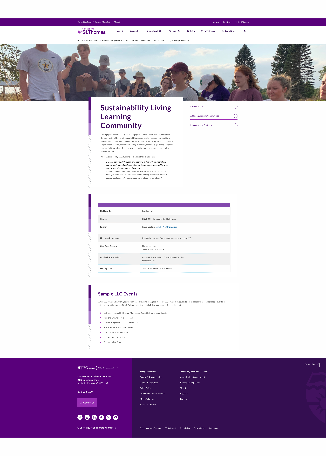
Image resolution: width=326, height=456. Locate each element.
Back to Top (310, 364)
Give (218, 22)
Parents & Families (102, 22)
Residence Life (92, 40)
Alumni (117, 22)
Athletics (191, 31)
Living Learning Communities (137, 40)
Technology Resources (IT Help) (194, 371)
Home (80, 40)
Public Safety (145, 388)
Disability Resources (149, 382)
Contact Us (88, 402)
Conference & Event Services (152, 393)
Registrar (184, 393)
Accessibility (185, 428)
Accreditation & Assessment (192, 377)
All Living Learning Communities (204, 116)
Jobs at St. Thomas (148, 404)
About (120, 31)
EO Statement (170, 428)
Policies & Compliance (190, 382)
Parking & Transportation (151, 377)
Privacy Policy (199, 428)
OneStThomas (243, 22)
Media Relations (147, 399)
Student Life (174, 31)
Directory (184, 399)
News (228, 22)
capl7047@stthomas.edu (166, 227)
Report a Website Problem (150, 428)
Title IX (183, 388)
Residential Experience (112, 40)
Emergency (213, 428)
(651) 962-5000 (85, 391)
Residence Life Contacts (201, 125)
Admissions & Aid (154, 31)
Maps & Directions (148, 371)
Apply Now (230, 31)
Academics (134, 31)
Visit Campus (210, 31)
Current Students (84, 22)
